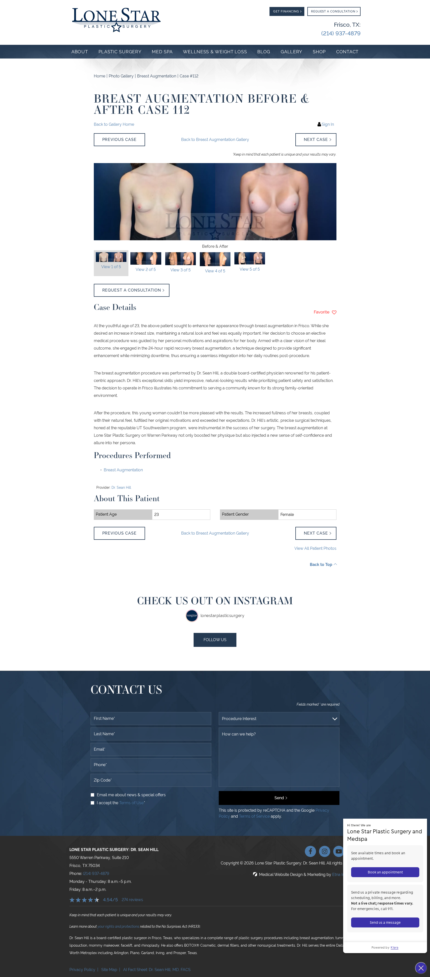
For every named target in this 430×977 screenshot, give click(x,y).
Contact (347, 51)
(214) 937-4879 (96, 873)
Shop (319, 51)
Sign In (328, 124)
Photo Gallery (121, 76)
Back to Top (321, 564)
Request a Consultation (131, 290)
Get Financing (286, 11)
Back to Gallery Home (114, 124)
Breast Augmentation (156, 76)
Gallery (291, 51)
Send (279, 797)
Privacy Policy (82, 969)
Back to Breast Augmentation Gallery (215, 139)
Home (99, 76)
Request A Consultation (333, 11)
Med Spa (162, 51)
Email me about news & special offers (131, 795)
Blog (263, 51)
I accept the (108, 802)
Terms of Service (254, 816)
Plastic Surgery (120, 51)
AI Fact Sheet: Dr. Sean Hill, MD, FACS (157, 969)
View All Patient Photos (315, 548)
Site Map (109, 969)
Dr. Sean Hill (121, 487)
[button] (119, 139)
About (79, 51)
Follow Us (215, 639)
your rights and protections (118, 926)
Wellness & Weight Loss (215, 51)
